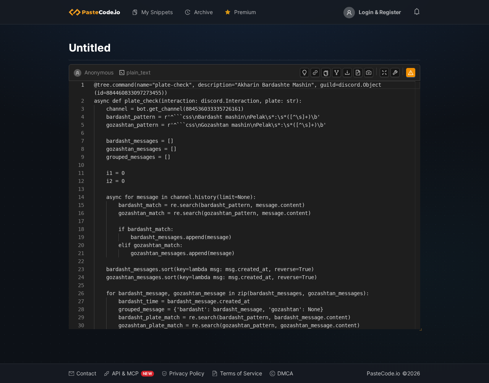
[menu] (244, 12)
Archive (203, 12)
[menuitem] (97, 12)
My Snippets (157, 12)
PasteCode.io (383, 373)
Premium (245, 12)
